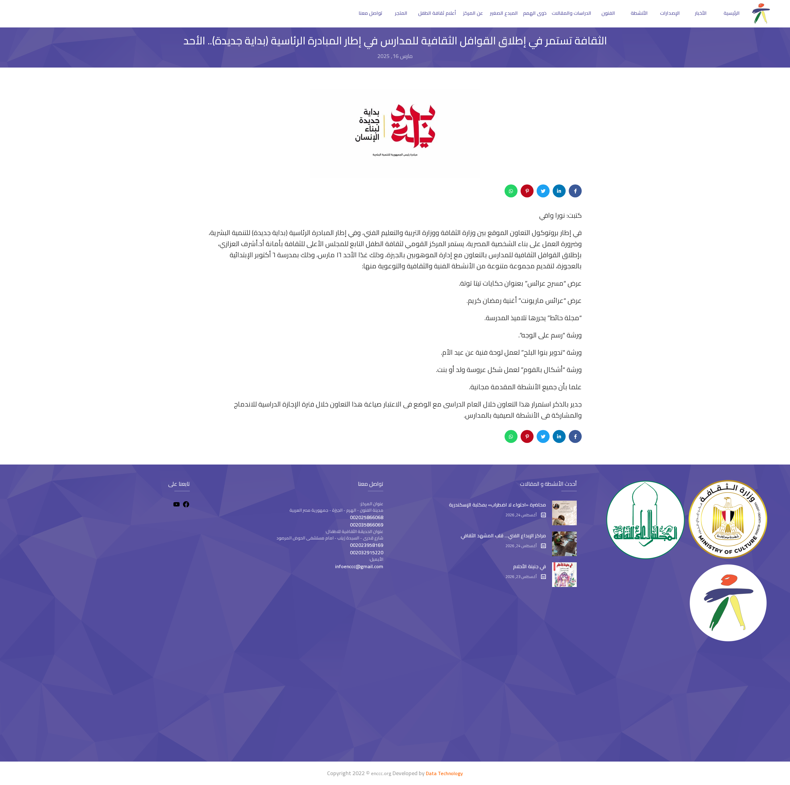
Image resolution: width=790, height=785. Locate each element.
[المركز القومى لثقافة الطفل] (761, 22)
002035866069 (366, 524)
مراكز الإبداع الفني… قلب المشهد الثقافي (503, 535)
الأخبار (701, 13)
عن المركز (473, 13)
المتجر (401, 13)
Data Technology (444, 773)
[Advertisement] (105, 703)
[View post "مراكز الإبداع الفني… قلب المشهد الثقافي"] (564, 543)
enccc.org (381, 773)
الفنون (608, 13)
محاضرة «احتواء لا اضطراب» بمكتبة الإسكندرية (497, 504)
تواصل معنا (370, 13)
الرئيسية (732, 13)
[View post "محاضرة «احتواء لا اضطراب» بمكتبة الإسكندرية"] (564, 513)
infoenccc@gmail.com (359, 566)
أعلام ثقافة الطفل (437, 13)
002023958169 (366, 545)
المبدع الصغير (504, 13)
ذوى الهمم (535, 13)
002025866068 (366, 517)
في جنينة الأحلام (529, 566)
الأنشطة (639, 13)
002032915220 (366, 552)
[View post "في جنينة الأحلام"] (564, 574)
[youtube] (176, 505)
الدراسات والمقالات (571, 13)
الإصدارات (670, 13)
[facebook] (186, 505)
